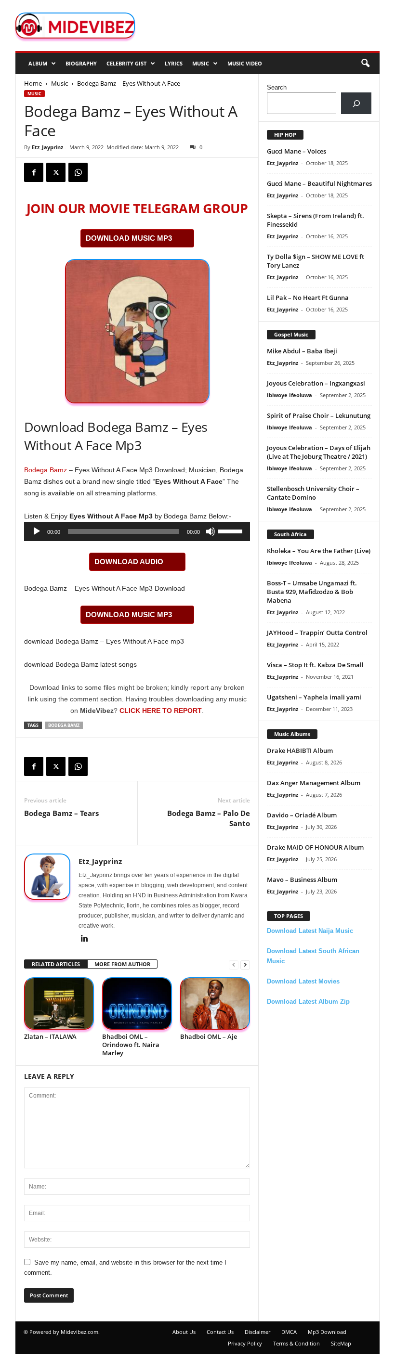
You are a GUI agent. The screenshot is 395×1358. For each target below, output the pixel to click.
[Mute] (210, 531)
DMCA (289, 1331)
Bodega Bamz (45, 470)
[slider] (231, 530)
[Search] (356, 103)
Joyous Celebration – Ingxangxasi (316, 383)
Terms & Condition (296, 1343)
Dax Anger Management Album (313, 782)
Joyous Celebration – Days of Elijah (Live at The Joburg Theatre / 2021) (318, 452)
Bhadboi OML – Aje (208, 1036)
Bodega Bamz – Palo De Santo (208, 818)
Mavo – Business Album (302, 879)
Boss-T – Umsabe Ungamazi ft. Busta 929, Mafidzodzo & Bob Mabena (312, 592)
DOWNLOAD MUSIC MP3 (129, 238)
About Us (184, 1331)
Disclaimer (257, 1331)
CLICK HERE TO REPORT (160, 710)
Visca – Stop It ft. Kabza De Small (315, 664)
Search (277, 87)
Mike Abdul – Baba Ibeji (302, 351)
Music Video (244, 63)
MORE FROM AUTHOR (122, 964)
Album (37, 63)
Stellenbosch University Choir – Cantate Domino (313, 493)
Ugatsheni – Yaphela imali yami (314, 697)
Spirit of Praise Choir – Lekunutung (318, 415)
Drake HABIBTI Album (300, 750)
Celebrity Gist (126, 63)
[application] (137, 531)
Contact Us (220, 1331)
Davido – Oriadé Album (302, 815)
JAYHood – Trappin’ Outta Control (317, 632)
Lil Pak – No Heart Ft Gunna (308, 297)
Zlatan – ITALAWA (50, 1036)
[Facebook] (33, 172)
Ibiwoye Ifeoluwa (289, 395)
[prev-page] (233, 964)
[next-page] (245, 964)
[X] (56, 172)
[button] (365, 63)
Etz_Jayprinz (47, 147)
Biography (81, 63)
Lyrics (174, 63)
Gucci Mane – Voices (296, 151)
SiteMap (341, 1343)
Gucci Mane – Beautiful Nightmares (319, 183)
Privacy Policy (245, 1343)
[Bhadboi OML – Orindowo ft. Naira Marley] (137, 1003)
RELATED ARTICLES (56, 964)
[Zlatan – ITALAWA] (59, 1003)
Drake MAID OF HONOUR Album (315, 847)
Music (200, 63)
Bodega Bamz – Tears (61, 813)
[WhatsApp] (78, 172)
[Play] (36, 531)
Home (33, 83)
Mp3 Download (327, 1331)
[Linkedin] (84, 939)
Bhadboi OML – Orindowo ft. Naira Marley (130, 1044)
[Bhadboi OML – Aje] (215, 1003)
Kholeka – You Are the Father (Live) (318, 550)
